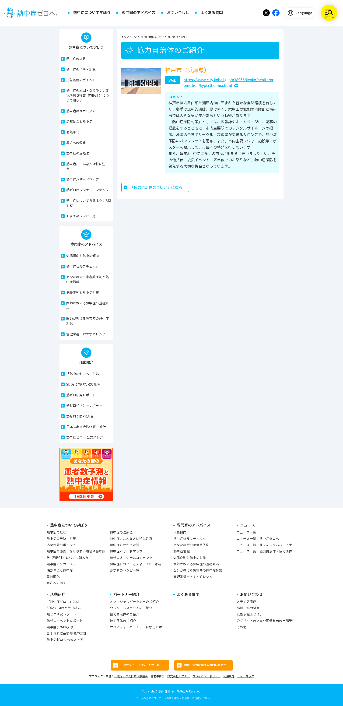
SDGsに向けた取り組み (83, 384)
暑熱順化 (72, 132)
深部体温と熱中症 (79, 122)
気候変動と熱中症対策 (82, 293)
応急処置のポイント (81, 80)
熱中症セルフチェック (82, 267)
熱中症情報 (181, 551)
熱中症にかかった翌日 (126, 545)
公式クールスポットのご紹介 (131, 608)
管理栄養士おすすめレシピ (85, 334)
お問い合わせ (178, 12)
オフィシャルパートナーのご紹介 (134, 602)
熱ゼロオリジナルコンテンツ (87, 190)
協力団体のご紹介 (123, 621)
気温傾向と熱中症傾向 (82, 256)
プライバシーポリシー (206, 676)
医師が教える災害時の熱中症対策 (87, 321)
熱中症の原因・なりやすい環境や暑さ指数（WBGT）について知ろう (87, 95)
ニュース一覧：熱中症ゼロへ (258, 539)
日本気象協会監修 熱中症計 (86, 427)
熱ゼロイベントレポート (84, 406)
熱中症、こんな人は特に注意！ (85, 166)
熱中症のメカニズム (81, 111)
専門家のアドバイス (138, 12)
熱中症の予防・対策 (81, 70)
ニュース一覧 (246, 532)
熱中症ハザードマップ (82, 180)
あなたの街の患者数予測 (191, 545)
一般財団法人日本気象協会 (131, 676)
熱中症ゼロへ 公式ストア (84, 437)
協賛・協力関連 (248, 608)
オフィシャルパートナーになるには (136, 627)
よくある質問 (211, 12)
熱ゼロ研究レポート (81, 395)
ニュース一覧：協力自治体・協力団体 (264, 551)
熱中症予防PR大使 (60, 627)
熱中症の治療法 (77, 153)
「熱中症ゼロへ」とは (82, 374)
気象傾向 (179, 532)
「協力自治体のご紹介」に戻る (156, 187)
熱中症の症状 (76, 59)
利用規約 (228, 676)
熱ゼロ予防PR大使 (80, 416)
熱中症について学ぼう (92, 12)
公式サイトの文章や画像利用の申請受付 (266, 621)
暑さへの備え (76, 143)
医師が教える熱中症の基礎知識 (87, 305)
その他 (241, 627)
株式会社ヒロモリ (178, 676)
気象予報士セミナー (251, 614)
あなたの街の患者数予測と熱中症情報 (87, 279)
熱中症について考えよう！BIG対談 (88, 203)
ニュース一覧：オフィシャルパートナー (266, 545)
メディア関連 (246, 602)
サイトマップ (245, 676)
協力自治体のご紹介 (124, 614)
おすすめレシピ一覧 (81, 216)
